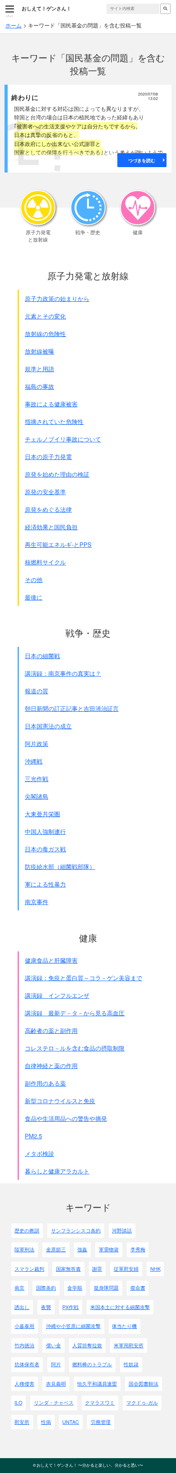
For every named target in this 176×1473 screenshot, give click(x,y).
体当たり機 (124, 1326)
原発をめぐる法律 (48, 509)
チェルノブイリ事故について (63, 439)
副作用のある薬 (45, 1083)
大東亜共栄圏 (42, 813)
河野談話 (122, 1230)
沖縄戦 (33, 761)
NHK (155, 1268)
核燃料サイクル (45, 562)
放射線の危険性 (45, 333)
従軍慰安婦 (126, 1268)
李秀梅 (137, 1249)
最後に (33, 597)
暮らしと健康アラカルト (57, 1171)
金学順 (74, 1287)
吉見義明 (56, 1383)
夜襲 (46, 1307)
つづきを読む (141, 160)
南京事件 (36, 901)
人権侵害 (24, 1383)
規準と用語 (39, 368)
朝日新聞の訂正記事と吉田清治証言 (72, 708)
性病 (46, 1421)
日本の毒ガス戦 (45, 849)
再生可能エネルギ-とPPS (58, 544)
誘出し (21, 1307)
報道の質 (36, 690)
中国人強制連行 (45, 831)
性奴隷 (131, 1364)
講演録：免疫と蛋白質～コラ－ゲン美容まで (83, 977)
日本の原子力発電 (48, 456)
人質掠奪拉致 (87, 1345)
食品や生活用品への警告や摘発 (66, 1118)
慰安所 (21, 1421)
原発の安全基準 (45, 491)
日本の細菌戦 (42, 655)
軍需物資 (109, 1249)
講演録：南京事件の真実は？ (63, 673)
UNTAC (70, 1421)
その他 (33, 579)
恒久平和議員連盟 (97, 1383)
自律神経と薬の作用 (51, 1065)
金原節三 (56, 1249)
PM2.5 (33, 1136)
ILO (18, 1402)
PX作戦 (70, 1307)
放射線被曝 (39, 351)
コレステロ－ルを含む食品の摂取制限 (75, 1048)
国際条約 (46, 1287)
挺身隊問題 (106, 1287)
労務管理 (101, 1421)
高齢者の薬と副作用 (51, 1030)
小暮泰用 (24, 1326)
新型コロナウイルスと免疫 (60, 1100)
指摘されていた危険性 (54, 421)
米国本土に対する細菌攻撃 (120, 1307)
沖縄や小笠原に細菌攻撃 (73, 1326)
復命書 (137, 1287)
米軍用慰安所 (129, 1345)
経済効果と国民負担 (51, 527)
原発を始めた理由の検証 (57, 474)
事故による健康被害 (51, 404)
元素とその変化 (45, 316)
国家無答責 (68, 1268)
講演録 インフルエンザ (57, 995)
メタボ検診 (39, 1153)
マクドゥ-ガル (142, 1402)
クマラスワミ (100, 1402)
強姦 (82, 1249)
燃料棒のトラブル (92, 1364)
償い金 (53, 1345)
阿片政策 (36, 743)
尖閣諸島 (36, 796)
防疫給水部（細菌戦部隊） (60, 866)
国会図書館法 (143, 1383)
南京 (19, 1287)
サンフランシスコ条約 (76, 1230)
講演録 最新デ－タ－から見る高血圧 (75, 1013)
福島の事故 (39, 386)
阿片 (56, 1364)
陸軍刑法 (24, 1249)
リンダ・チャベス (54, 1402)
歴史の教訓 (26, 1230)
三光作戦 (36, 778)
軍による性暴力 (45, 884)
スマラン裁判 (29, 1268)
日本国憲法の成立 (48, 726)
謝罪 (97, 1268)
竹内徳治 (24, 1345)
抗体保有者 (26, 1364)
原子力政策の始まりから (57, 298)
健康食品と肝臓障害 (51, 960)
